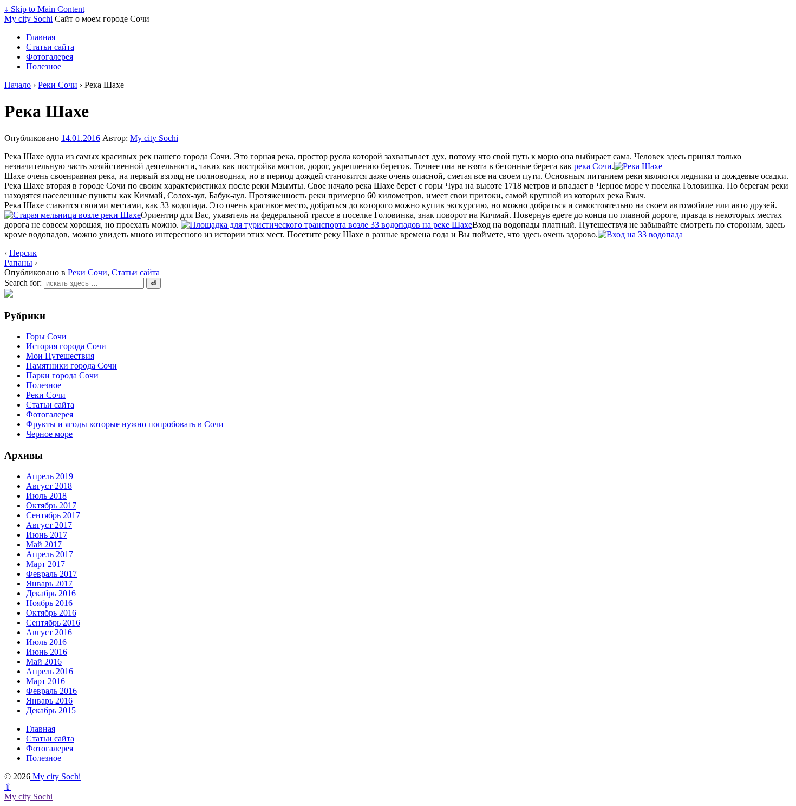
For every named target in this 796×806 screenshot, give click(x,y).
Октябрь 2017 (51, 505)
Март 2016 (45, 681)
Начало (17, 84)
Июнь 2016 (46, 651)
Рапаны (18, 262)
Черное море (49, 434)
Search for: (23, 282)
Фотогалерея (49, 56)
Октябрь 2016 (51, 612)
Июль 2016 (46, 642)
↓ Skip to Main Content (44, 9)
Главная (40, 37)
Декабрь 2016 (51, 593)
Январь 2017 (49, 583)
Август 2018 (49, 486)
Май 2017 (44, 544)
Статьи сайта (50, 46)
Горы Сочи (46, 336)
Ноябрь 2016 (49, 603)
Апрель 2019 (49, 476)
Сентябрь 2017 (53, 515)
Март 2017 (45, 564)
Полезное (43, 66)
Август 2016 (49, 632)
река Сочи (593, 166)
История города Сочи (66, 346)
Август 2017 (49, 525)
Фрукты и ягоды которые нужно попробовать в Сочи (125, 424)
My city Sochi (28, 18)
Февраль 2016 (51, 690)
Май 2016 (44, 661)
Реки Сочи (57, 84)
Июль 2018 (46, 495)
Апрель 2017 (49, 554)
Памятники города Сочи (71, 365)
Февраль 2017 (51, 573)
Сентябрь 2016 (53, 622)
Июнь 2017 (46, 534)
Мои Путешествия (60, 355)
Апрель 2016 (49, 671)
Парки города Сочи (62, 375)
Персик (23, 252)
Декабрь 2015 (51, 710)
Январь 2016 (49, 700)
